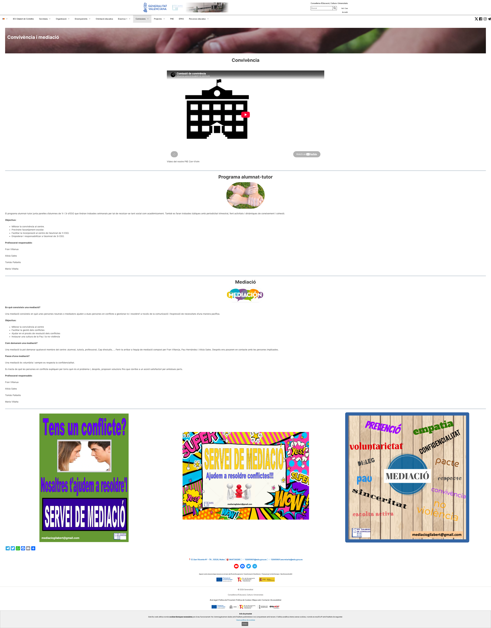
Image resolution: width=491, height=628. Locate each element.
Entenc (244, 624)
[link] (476, 18)
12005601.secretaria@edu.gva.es (287, 559)
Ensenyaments (81, 19)
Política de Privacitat (227, 600)
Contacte (265, 600)
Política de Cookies (243, 600)
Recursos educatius (197, 19)
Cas (346, 8)
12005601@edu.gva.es (255, 559)
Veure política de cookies (245, 620)
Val (342, 8)
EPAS (181, 19)
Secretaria (43, 19)
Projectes (158, 19)
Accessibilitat (276, 600)
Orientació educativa (104, 19)
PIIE (172, 19)
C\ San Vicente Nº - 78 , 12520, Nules (208, 559)
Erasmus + (122, 19)
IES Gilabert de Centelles (23, 19)
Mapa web (256, 600)
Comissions (141, 19)
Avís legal (213, 600)
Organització (61, 19)
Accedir (345, 12)
